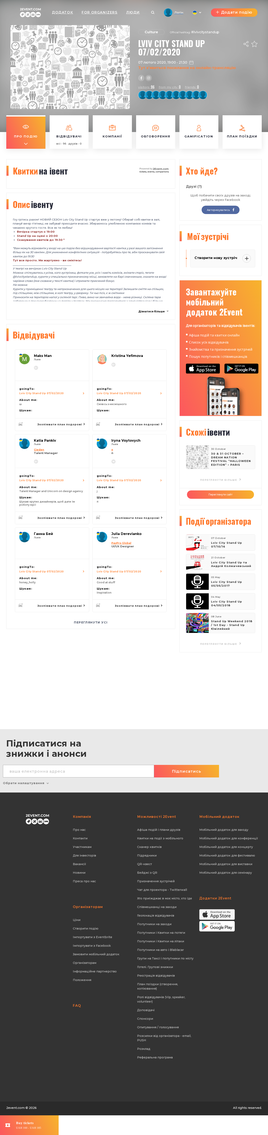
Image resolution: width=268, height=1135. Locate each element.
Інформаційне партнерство (95, 971)
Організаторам (84, 963)
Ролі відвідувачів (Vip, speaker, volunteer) (161, 999)
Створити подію (85, 928)
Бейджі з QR (147, 873)
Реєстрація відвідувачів (156, 975)
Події (218, 521)
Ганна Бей (43, 534)
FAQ (77, 1006)
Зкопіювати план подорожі (60, 424)
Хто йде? (202, 170)
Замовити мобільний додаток (96, 954)
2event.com (15, 1108)
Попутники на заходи (154, 924)
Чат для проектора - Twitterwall (162, 890)
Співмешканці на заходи (157, 907)
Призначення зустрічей (156, 881)
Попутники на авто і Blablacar (160, 950)
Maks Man (43, 356)
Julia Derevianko (126, 534)
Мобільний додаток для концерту (226, 847)
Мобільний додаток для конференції (228, 838)
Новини (79, 873)
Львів (37, 359)
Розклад (143, 1049)
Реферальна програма (155, 1057)
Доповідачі (146, 1010)
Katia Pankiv (45, 440)
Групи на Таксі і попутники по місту (165, 958)
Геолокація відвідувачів (155, 915)
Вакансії (79, 864)
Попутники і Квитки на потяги (161, 933)
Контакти (80, 838)
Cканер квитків (149, 847)
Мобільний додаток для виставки (225, 864)
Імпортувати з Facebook (92, 946)
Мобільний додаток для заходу (223, 830)
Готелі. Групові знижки (155, 967)
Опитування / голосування (158, 1027)
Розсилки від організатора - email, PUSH (164, 1038)
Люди (133, 12)
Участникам (82, 847)
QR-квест (144, 864)
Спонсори (145, 1019)
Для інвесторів (84, 855)
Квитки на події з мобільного (160, 838)
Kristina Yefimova (127, 356)
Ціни (76, 920)
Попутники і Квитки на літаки (160, 941)
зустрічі (208, 236)
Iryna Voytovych (125, 440)
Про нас (79, 830)
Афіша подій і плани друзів (158, 830)
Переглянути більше (219, 644)
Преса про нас (84, 881)
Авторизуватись (219, 210)
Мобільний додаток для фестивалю (227, 855)
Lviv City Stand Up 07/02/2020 (41, 393)
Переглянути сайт (220, 494)
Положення (82, 980)
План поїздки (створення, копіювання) (157, 986)
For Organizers (99, 12)
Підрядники (147, 855)
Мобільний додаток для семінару (225, 873)
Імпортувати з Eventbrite (92, 937)
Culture (151, 32)
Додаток (62, 12)
